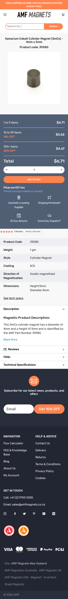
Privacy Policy (44, 471)
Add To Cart (34, 179)
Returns (40, 457)
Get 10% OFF (49, 409)
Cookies (40, 478)
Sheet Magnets (14, 584)
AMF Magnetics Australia (21, 570)
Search (53, 26)
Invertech (50, 577)
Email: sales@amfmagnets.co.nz (24, 504)
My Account (11, 475)
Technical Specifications (19, 364)
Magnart (36, 577)
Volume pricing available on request (23, 191)
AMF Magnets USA (17, 577)
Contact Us (42, 443)
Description (11, 309)
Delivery (40, 450)
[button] (21, 231)
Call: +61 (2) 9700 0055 (18, 497)
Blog (6, 461)
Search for (14, 26)
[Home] (34, 14)
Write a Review (33, 231)
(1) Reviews (11, 349)
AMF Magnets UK (50, 570)
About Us (9, 468)
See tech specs (13, 298)
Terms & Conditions (48, 464)
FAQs (6, 357)
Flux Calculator (13, 443)
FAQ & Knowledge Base (15, 452)
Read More (10, 339)
